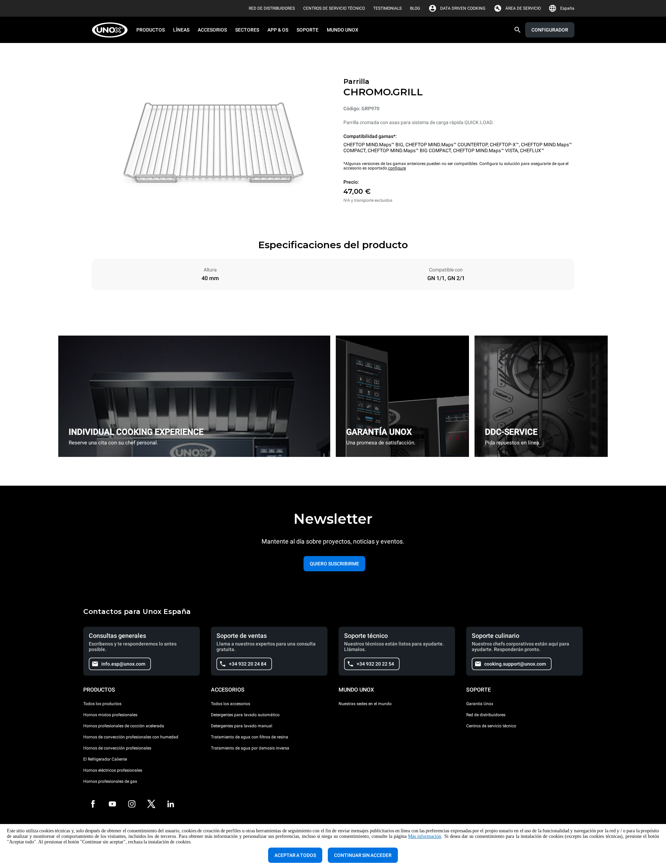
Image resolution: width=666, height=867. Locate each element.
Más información (424, 836)
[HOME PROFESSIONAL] (112, 30)
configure (397, 168)
